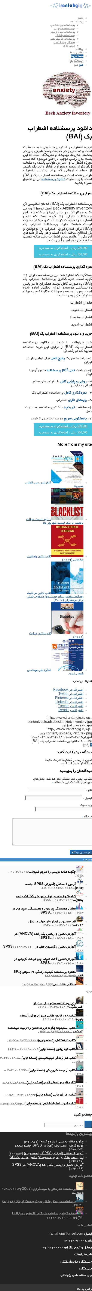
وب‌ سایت (86, 805)
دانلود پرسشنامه (53, 179)
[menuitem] (41, 18)
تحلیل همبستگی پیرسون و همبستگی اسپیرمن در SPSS (46, 1157)
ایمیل (87, 798)
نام (89, 790)
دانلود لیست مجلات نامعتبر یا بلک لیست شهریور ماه (54, 521)
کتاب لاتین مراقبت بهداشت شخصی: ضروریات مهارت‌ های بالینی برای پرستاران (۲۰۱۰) (55, 596)
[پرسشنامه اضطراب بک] (67, 119)
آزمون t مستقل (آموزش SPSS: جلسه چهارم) (53, 1153)
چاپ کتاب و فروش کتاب (76, 1261)
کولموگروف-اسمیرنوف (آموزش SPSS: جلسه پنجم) (49, 1146)
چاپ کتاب (85, 1268)
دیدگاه (87, 816)
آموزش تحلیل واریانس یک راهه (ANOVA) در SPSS (47, 1165)
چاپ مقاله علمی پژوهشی (76, 1275)
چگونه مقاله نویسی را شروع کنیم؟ (61, 1142)
